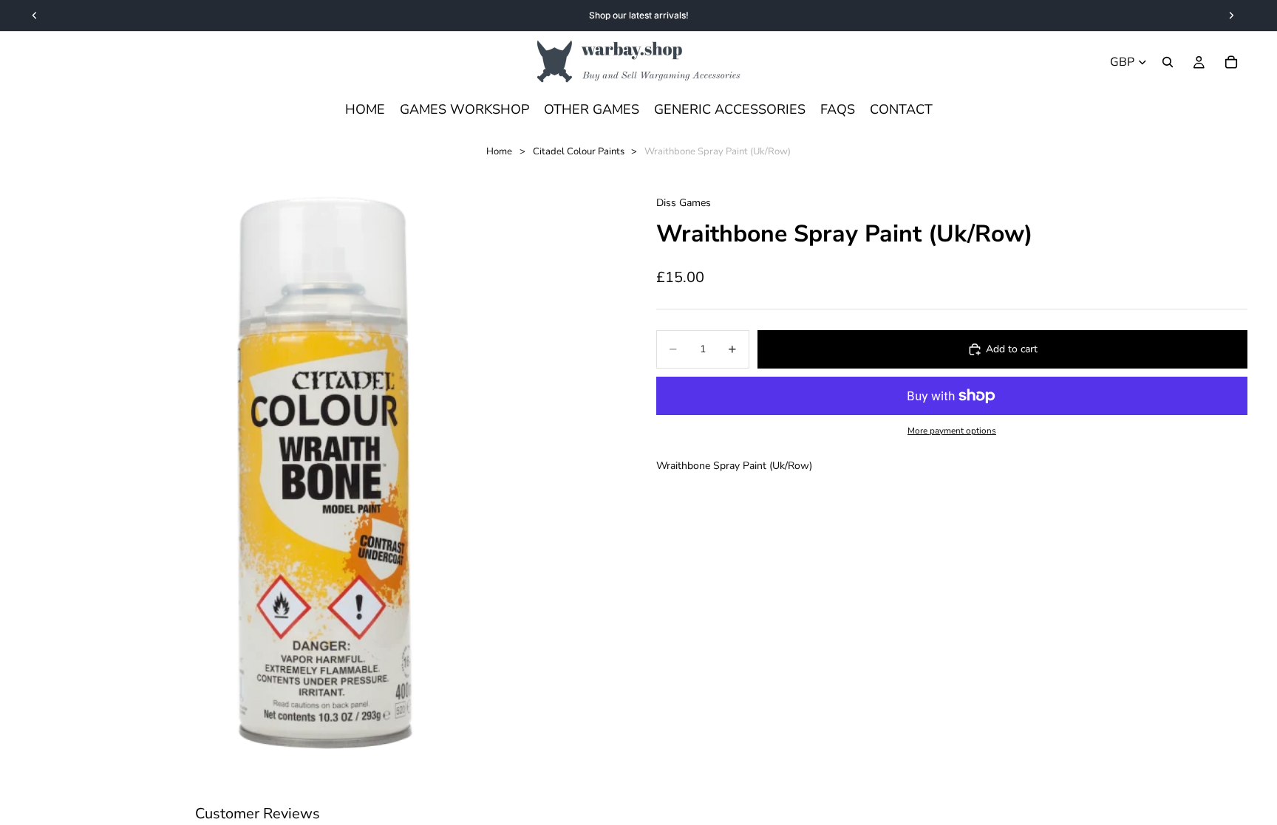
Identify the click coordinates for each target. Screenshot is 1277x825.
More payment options (951, 431)
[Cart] (1231, 62)
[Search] (1167, 62)
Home (499, 151)
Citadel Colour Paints (578, 151)
